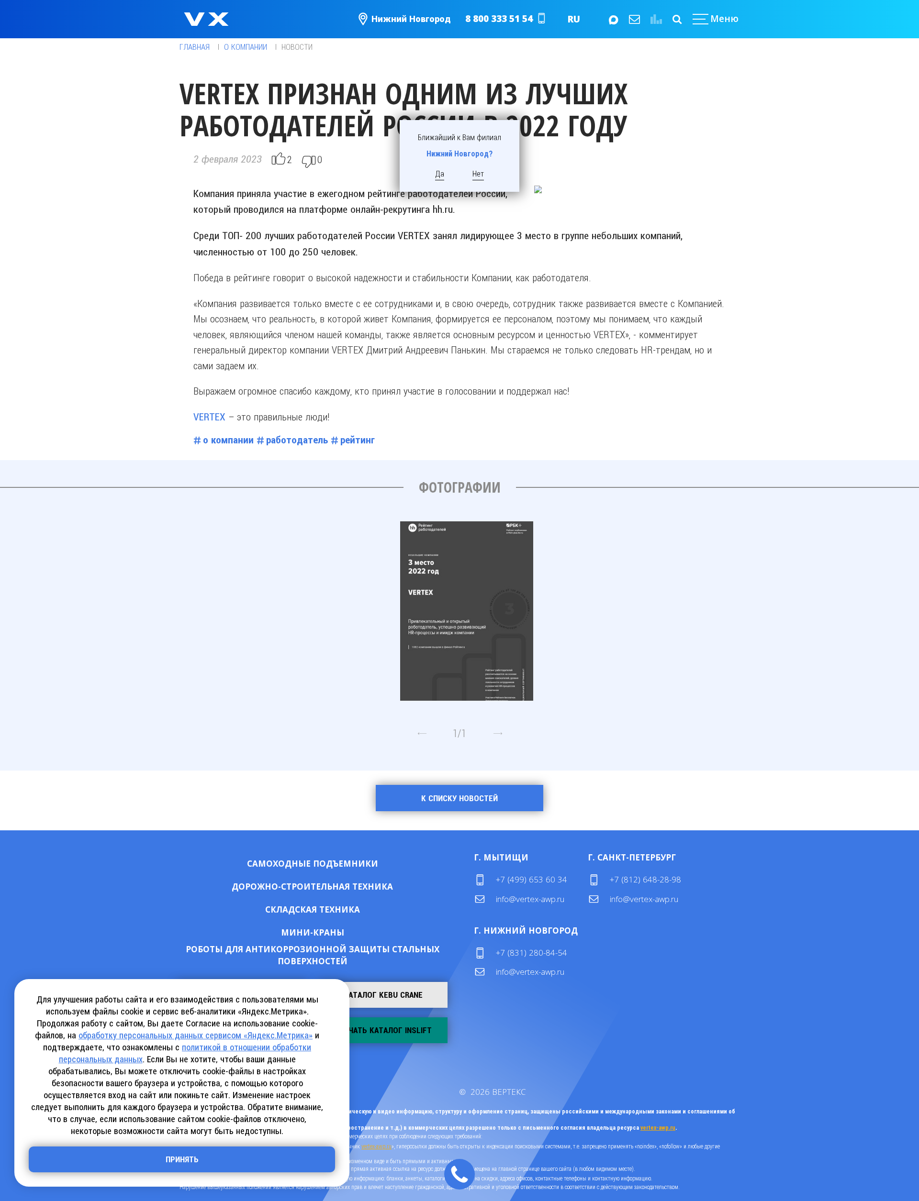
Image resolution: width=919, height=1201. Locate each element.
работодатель (297, 440)
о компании (228, 440)
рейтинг (357, 440)
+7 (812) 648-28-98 (645, 879)
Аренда (343, 863)
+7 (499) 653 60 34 (531, 879)
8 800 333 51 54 (499, 18)
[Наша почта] (634, 19)
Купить (281, 863)
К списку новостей (459, 798)
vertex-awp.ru (657, 1127)
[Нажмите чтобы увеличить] (466, 607)
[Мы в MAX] (612, 19)
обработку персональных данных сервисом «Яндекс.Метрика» (195, 1035)
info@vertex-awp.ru (530, 898)
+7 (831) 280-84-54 (531, 952)
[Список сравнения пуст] (655, 19)
